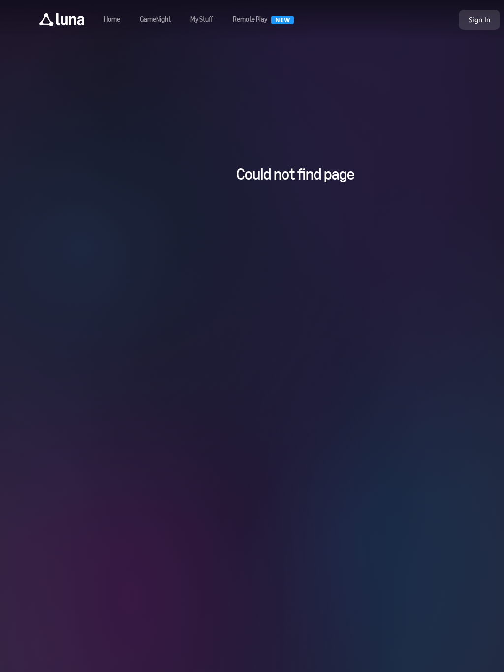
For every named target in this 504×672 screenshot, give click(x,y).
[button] (62, 19)
